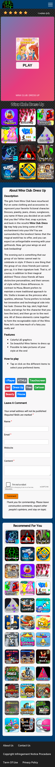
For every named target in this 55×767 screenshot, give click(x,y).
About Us (8, 745)
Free (29, 387)
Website (8, 448)
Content (9, 461)
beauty (10, 394)
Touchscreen (37, 380)
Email (7, 435)
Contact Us (24, 745)
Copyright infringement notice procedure (27, 754)
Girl (8, 387)
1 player (10, 380)
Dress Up (18, 387)
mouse (21, 394)
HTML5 (22, 380)
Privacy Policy (30, 762)
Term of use (10, 762)
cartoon (39, 387)
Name (8, 422)
